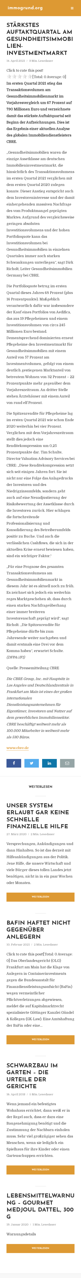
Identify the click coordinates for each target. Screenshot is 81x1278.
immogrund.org (25, 8)
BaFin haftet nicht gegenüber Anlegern (38, 930)
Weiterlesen (40, 897)
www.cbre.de (17, 748)
